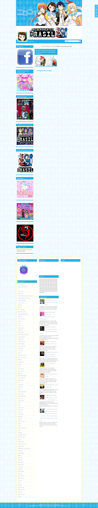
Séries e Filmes (21, 464)
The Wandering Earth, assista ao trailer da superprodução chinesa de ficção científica (51, 354)
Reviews (19, 455)
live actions (20, 412)
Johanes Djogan (65, 505)
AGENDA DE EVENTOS (22, 286)
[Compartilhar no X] (39, 64)
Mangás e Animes (21, 421)
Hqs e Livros (20, 398)
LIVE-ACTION (20, 414)
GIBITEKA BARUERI (22, 396)
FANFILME (20, 373)
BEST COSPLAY (21, 309)
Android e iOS (20, 291)
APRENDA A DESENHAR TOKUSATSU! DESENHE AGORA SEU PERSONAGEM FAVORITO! (45, 52)
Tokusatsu (20, 480)
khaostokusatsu (21, 407)
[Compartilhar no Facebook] (40, 64)
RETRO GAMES (21, 453)
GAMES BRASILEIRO (22, 391)
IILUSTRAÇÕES (21, 400)
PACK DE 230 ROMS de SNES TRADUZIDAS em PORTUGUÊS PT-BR (51, 302)
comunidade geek (21, 336)
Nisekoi (49, 504)
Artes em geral (21, 302)
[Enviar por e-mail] (36, 64)
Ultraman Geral (21, 487)
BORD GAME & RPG (22, 311)
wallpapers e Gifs (21, 494)
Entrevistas (20, 364)
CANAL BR (20, 316)
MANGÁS (20, 419)
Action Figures (21, 284)
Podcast (19, 439)
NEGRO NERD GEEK (22, 428)
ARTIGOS (20, 305)
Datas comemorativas (22, 357)
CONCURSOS (20, 339)
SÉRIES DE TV (20, 462)
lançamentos (20, 409)
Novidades (20, 432)
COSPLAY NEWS (21, 343)
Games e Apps (21, 393)
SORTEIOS (20, 469)
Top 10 (19, 482)
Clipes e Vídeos (21, 332)
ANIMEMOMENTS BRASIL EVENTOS (25, 295)
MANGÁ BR (20, 416)
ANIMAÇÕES (20, 293)
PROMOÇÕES (21, 441)
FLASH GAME (20, 380)
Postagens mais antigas (44, 71)
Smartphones (20, 466)
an (18, 289)
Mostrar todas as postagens (66, 46)
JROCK (19, 403)
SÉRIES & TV (20, 460)
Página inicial (31, 41)
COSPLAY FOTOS (21, 341)
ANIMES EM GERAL (22, 300)
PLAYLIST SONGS (21, 437)
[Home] (22, 36)
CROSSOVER (20, 348)
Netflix (19, 430)
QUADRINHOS (21, 446)
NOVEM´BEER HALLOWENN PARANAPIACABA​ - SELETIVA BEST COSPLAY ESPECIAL (51, 398)
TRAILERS (20, 485)
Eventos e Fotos (21, 371)
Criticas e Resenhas (22, 346)
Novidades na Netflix (22, 434)
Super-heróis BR (21, 475)
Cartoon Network (21, 318)
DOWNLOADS (21, 362)
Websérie (20, 496)
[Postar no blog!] (37, 64)
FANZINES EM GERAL (22, 375)
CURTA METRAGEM (22, 355)
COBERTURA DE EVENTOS (23, 334)
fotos (19, 382)
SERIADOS (20, 457)
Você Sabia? (20, 491)
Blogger (54, 505)
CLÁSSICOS (20, 330)
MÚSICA (19, 425)
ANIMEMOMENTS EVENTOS (24, 298)
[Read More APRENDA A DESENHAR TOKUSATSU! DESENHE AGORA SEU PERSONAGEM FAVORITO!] (46, 60)
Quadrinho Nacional (22, 444)
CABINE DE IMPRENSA (22, 314)
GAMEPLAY (20, 387)
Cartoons (20, 321)
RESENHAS (20, 450)
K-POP (19, 405)
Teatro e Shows (21, 478)
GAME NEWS (20, 384)
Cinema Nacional (21, 327)
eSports (19, 366)
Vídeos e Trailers (21, 489)
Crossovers (20, 350)
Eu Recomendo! (21, 368)
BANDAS (19, 307)
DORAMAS (20, 359)
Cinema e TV (20, 325)
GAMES (19, 389)
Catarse (19, 323)
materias (19, 423)
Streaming (20, 473)
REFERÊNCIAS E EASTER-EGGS (24, 448)
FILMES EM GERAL (21, 378)
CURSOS (19, 352)
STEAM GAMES (21, 471)
